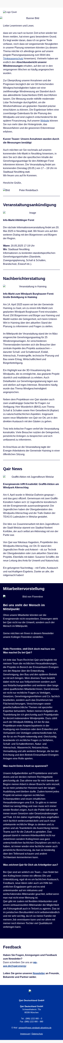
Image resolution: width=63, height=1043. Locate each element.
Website (44, 120)
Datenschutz (37, 1034)
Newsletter (39, 973)
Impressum (25, 1034)
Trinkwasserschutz (13, 58)
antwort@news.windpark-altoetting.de (35, 1028)
